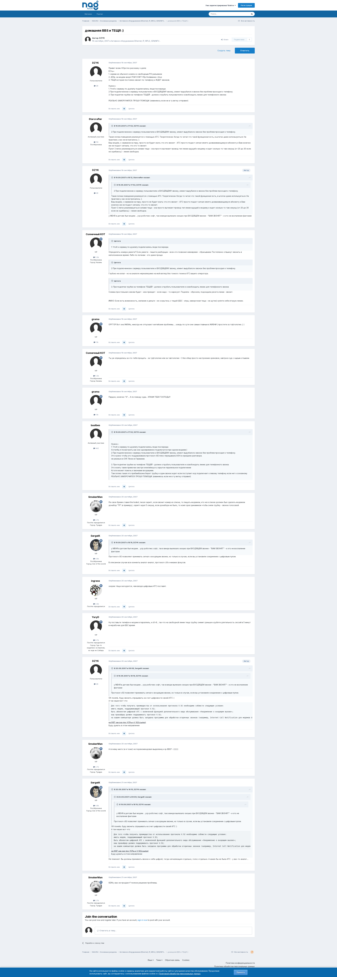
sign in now (142, 920)
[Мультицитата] (124, 109)
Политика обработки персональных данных (234, 966)
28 (97, 86)
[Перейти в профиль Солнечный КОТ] (96, 243)
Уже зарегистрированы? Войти (220, 5)
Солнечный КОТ (95, 234)
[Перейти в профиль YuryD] (96, 626)
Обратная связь (172, 960)
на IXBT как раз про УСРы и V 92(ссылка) (127, 722)
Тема (158, 960)
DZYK (102, 38)
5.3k (97, 257)
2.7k (97, 520)
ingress (95, 580)
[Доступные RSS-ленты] (252, 952)
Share (225, 39)
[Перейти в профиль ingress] (96, 590)
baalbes (95, 425)
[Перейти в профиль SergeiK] (96, 545)
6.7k (97, 640)
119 (96, 142)
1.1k (96, 342)
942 (97, 448)
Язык (150, 960)
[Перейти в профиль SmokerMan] (96, 506)
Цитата (131, 109)
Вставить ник (114, 109)
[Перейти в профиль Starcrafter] (96, 128)
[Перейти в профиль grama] (96, 328)
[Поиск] (252, 14)
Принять (241, 972)
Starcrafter (95, 119)
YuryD (95, 617)
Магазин (88, 14)
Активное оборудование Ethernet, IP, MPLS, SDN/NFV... (135, 41)
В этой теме (240, 14)
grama (95, 319)
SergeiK (95, 535)
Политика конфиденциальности (240, 963)
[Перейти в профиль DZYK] (88, 39)
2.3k (97, 604)
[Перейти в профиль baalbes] (96, 434)
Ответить (244, 50)
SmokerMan (95, 497)
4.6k (97, 559)
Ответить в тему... (107, 930)
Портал (100, 14)
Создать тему (224, 50)
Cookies (185, 960)
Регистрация (246, 5)
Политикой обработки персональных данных (179, 974)
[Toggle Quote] (112, 126)
